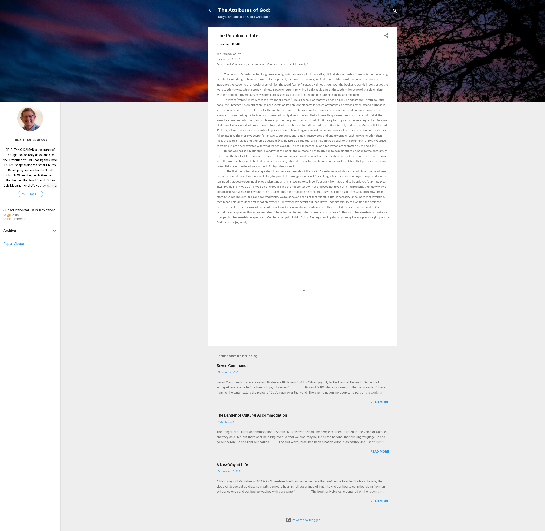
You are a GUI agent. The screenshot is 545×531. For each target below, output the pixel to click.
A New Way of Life (232, 464)
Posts (14, 215)
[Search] (394, 11)
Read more (379, 402)
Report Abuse (13, 244)
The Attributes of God (30, 139)
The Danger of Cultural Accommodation (252, 415)
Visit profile (30, 194)
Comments (18, 219)
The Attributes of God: (244, 10)
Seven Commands (232, 365)
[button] (386, 36)
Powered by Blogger (305, 520)
